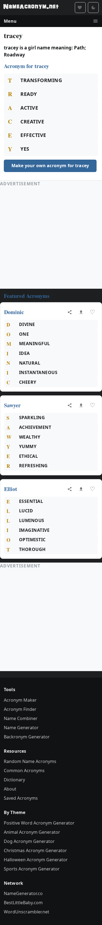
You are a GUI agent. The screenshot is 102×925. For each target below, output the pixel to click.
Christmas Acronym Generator (35, 850)
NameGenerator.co (23, 893)
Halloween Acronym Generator (36, 860)
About (10, 789)
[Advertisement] (51, 237)
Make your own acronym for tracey (50, 166)
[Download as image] (81, 312)
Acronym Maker (20, 700)
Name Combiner (21, 718)
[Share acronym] (69, 312)
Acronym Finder (20, 709)
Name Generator (21, 728)
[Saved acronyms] (80, 7)
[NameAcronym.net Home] (30, 7)
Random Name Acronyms (30, 761)
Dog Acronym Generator (29, 841)
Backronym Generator (27, 737)
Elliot (10, 489)
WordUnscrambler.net (26, 912)
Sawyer (12, 405)
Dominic (14, 312)
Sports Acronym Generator (32, 869)
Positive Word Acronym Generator (39, 823)
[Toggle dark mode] (93, 7)
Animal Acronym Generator (32, 832)
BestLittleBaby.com (23, 903)
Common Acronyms (24, 770)
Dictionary (14, 780)
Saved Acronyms (21, 798)
